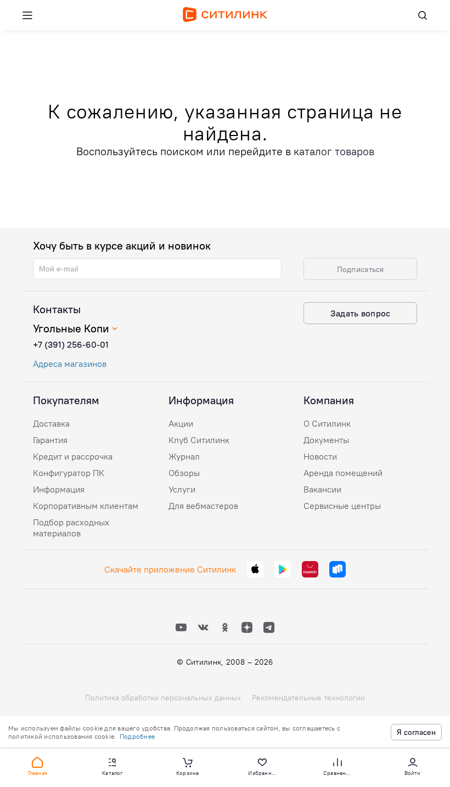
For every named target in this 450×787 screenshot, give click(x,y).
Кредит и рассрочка (73, 456)
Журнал (184, 456)
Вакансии (322, 489)
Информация (59, 489)
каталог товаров (334, 151)
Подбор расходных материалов (71, 528)
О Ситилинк (327, 423)
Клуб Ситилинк (198, 439)
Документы (326, 439)
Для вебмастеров (203, 505)
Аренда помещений (343, 472)
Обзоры (184, 472)
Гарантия (50, 439)
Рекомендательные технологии (308, 698)
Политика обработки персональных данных (163, 698)
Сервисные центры (342, 505)
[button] (37, 765)
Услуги (181, 489)
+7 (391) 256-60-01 (71, 344)
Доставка (51, 423)
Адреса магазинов (69, 363)
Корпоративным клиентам (85, 505)
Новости (320, 456)
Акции (180, 423)
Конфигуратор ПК (68, 472)
